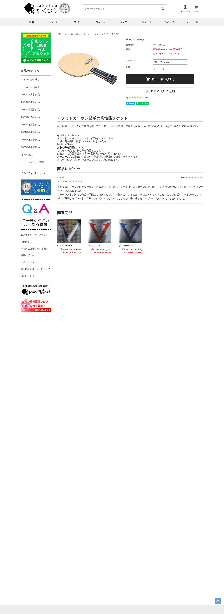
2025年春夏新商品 (30, 109)
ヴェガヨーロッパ (127, 245)
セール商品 (27, 154)
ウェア (123, 22)
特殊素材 (115, 34)
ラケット (100, 22)
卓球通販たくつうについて (34, 235)
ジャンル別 (169, 22)
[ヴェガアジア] (99, 231)
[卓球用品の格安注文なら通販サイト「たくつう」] (41, 13)
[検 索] (163, 8)
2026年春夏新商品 (30, 102)
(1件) (147, 97)
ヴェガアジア (94, 245)
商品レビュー (27, 255)
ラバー (77, 22)
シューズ (146, 22)
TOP (59, 34)
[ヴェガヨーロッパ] (130, 231)
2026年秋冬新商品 (30, 94)
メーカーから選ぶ (30, 87)
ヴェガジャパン (64, 245)
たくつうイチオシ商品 (32, 162)
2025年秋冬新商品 (30, 117)
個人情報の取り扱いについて (35, 269)
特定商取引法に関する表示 (34, 248)
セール (54, 22)
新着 (31, 22)
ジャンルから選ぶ (72, 34)
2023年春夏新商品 (30, 147)
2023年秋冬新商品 (30, 139)
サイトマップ (27, 262)
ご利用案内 (26, 241)
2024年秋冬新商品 (30, 124)
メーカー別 (192, 22)
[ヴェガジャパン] (69, 231)
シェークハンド (101, 34)
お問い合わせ (27, 276)
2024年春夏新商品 (30, 132)
